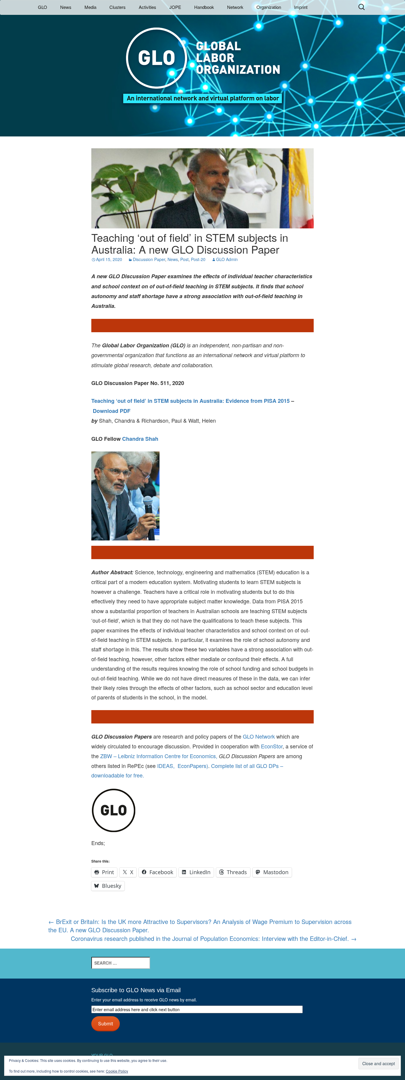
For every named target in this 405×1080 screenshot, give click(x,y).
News (65, 7)
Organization (268, 7)
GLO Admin (227, 259)
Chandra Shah (140, 439)
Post (184, 259)
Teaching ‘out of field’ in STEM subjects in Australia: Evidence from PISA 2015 (190, 401)
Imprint (300, 7)
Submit (105, 1023)
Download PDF (111, 411)
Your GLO (102, 1055)
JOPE (175, 7)
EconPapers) (191, 765)
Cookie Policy (117, 1070)
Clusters (117, 7)
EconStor (272, 746)
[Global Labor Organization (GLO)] (202, 61)
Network (235, 7)
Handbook (204, 7)
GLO (42, 7)
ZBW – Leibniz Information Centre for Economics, (158, 756)
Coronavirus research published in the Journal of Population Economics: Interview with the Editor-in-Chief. (214, 938)
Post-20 (198, 259)
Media (90, 7)
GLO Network (259, 736)
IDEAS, (166, 765)
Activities (147, 7)
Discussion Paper (149, 259)
